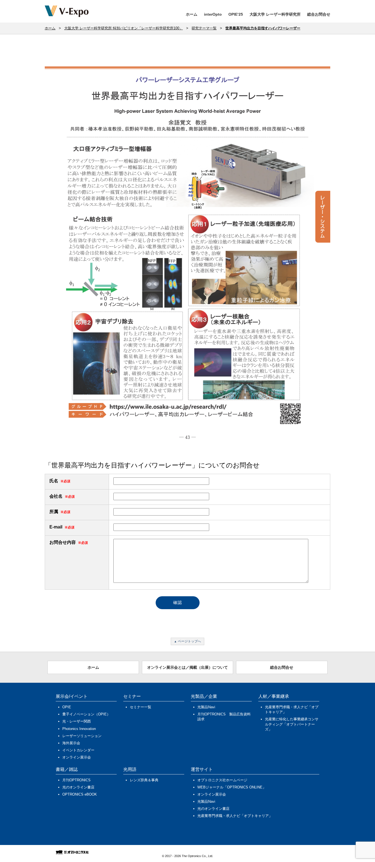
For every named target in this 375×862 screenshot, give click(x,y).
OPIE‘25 (235, 14)
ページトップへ (189, 641)
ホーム (191, 14)
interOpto (213, 14)
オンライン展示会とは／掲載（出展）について (187, 667)
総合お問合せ (318, 14)
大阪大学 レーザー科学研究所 (275, 14)
